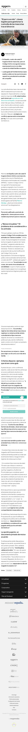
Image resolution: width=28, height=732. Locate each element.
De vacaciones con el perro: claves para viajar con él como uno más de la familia (13, 353)
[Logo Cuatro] (14, 622)
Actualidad (9, 570)
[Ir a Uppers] (6, 6)
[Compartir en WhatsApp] (15, 84)
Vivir (9, 10)
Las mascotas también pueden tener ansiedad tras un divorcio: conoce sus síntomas (13, 443)
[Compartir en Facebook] (25, 84)
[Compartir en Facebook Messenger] (22, 84)
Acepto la (10, 408)
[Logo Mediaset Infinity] (14, 611)
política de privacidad (12, 408)
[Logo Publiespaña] (14, 682)
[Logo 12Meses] (14, 671)
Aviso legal (14, 694)
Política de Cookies (14, 703)
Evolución (24, 10)
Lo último (4, 10)
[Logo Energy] (14, 649)
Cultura (19, 10)
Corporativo (6, 587)
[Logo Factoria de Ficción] (14, 638)
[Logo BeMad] (14, 654)
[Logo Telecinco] (14, 616)
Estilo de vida (5, 13)
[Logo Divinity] (14, 627)
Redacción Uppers (10, 53)
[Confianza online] (14, 726)
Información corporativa (14, 697)
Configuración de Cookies (14, 701)
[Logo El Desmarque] (14, 632)
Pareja (17, 13)
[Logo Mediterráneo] (14, 687)
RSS (14, 707)
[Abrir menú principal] (25, 6)
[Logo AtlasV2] (14, 676)
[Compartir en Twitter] (18, 84)
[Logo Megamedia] (14, 718)
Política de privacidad (14, 699)
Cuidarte (13, 10)
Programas (5, 583)
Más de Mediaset (7, 596)
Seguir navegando (8, 592)
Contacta (14, 709)
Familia (13, 13)
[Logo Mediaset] (14, 604)
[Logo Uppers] (14, 660)
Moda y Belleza (23, 13)
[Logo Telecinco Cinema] (14, 665)
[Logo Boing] (14, 644)
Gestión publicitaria (14, 705)
